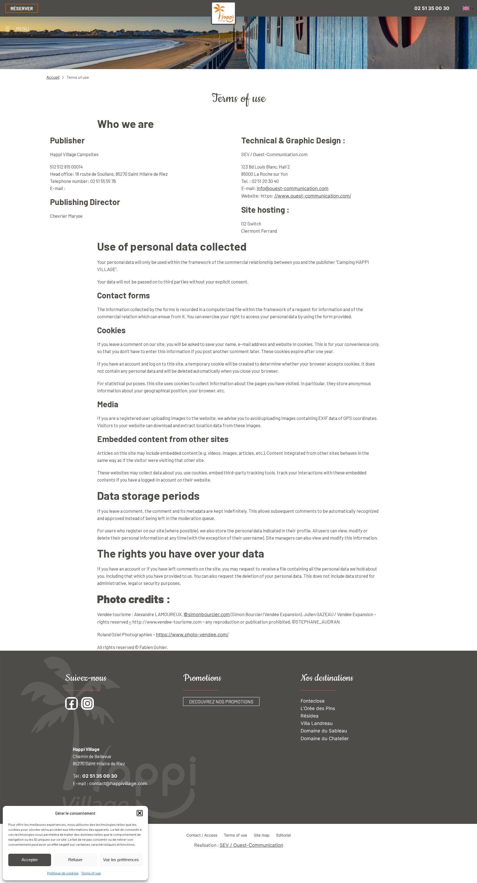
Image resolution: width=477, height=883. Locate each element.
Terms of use (91, 873)
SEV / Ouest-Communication (251, 845)
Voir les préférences (121, 859)
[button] (139, 813)
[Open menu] (7, 28)
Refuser (75, 859)
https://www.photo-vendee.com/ (192, 634)
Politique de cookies (62, 873)
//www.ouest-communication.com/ (312, 196)
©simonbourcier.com (207, 614)
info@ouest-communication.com (292, 188)
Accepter (30, 859)
